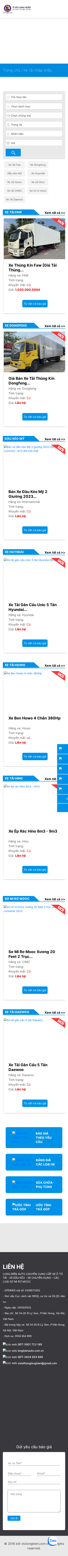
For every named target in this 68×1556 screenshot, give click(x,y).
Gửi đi (14, 1518)
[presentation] (4, 1236)
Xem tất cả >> (55, 213)
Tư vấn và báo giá (35, 303)
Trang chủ (12, 70)
